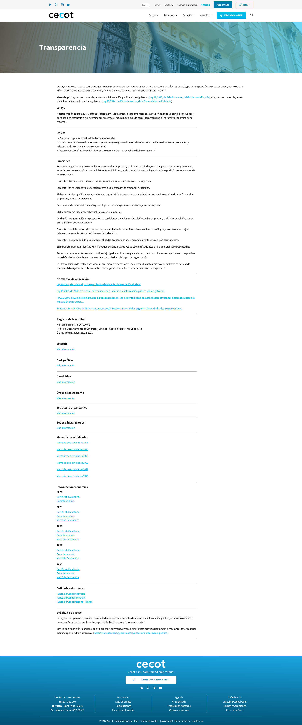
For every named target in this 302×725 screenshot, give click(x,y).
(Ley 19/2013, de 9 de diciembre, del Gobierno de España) (179, 97)
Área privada (179, 701)
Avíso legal (167, 721)
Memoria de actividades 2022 (72, 462)
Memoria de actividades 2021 (72, 469)
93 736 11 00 (69, 701)
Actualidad (123, 697)
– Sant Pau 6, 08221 (67, 706)
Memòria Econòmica (68, 520)
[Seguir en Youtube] (160, 688)
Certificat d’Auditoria (68, 497)
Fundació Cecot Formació (71, 597)
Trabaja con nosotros (179, 706)
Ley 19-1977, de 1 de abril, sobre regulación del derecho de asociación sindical (99, 284)
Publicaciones (123, 706)
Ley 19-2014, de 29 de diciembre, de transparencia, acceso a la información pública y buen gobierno (110, 291)
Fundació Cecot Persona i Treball (74, 601)
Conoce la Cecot (235, 710)
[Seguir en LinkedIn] (141, 688)
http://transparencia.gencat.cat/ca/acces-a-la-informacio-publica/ (131, 633)
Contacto (168, 4)
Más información (66, 349)
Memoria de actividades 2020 (72, 476)
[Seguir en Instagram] (154, 688)
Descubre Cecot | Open (235, 701)
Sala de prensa (123, 701)
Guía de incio (235, 697)
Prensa (157, 4)
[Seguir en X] (147, 688)
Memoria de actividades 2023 (72, 456)
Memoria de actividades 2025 (72, 442)
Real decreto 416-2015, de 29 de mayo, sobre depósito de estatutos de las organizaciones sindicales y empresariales (119, 308)
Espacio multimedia (187, 4)
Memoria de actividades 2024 (72, 449)
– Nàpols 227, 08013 (67, 710)
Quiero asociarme (179, 710)
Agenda (205, 4)
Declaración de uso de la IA (189, 721)
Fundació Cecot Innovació (71, 593)
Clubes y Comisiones (235, 706)
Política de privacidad (126, 721)
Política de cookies (149, 721)
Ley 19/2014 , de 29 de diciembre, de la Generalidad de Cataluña (137, 101)
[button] (153, 15)
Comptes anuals (65, 501)
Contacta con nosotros (67, 697)
